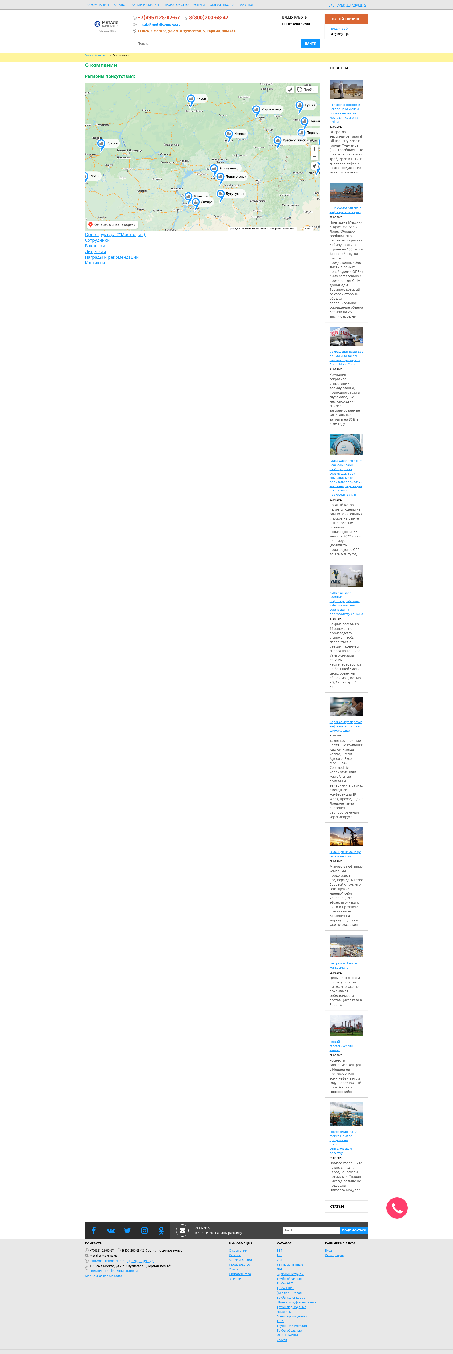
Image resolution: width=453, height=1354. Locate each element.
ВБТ (279, 1250)
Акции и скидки (145, 5)
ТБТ (279, 1255)
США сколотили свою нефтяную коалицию (345, 210)
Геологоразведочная (292, 1316)
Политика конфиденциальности (114, 1270)
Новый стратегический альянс (341, 1045)
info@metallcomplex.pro (107, 1261)
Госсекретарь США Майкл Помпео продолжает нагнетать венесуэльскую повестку (343, 1142)
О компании (98, 5)
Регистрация (334, 1255)
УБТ (279, 1260)
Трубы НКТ (285, 1283)
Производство (176, 5)
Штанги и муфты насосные (296, 1302)
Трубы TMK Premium (292, 1326)
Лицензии (95, 251)
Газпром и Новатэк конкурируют (344, 965)
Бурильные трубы (290, 1274)
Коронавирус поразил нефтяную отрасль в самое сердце (346, 726)
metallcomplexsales (103, 1255)
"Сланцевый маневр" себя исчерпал (345, 854)
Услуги (199, 5)
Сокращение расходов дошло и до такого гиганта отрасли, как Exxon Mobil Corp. (346, 357)
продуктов (338, 28)
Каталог (120, 5)
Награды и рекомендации (112, 257)
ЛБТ (279, 1269)
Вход (328, 1250)
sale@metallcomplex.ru (161, 24)
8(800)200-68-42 (208, 17)
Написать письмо (140, 1261)
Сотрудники (97, 240)
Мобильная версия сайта (103, 1276)
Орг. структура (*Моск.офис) (115, 234)
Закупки (246, 5)
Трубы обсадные (289, 1278)
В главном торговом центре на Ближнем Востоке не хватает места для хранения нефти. (345, 113)
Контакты (95, 263)
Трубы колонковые (291, 1297)
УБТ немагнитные (290, 1264)
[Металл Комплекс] (106, 26)
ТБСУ (280, 1321)
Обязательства (222, 5)
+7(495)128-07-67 (159, 17)
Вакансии (95, 246)
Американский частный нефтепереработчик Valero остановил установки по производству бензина (346, 603)
